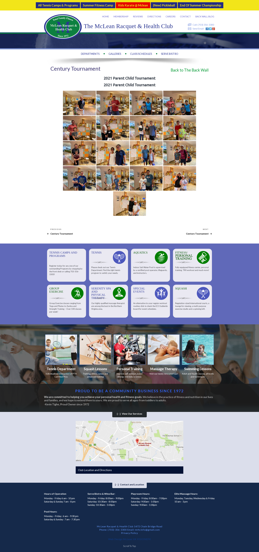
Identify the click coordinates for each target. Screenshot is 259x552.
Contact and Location (129, 484)
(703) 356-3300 (206, 24)
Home (105, 16)
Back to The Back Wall (190, 70)
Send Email (198, 28)
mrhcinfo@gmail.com (147, 529)
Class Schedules (141, 53)
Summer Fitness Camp (98, 5)
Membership (120, 16)
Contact (185, 16)
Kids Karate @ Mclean (133, 5)
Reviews (138, 16)
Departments (90, 53)
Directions (154, 16)
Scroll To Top (129, 546)
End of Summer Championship (200, 5)
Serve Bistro (169, 53)
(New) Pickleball (164, 5)
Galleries (115, 53)
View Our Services (129, 413)
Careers (171, 16)
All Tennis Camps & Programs (58, 5)
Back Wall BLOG (204, 16)
